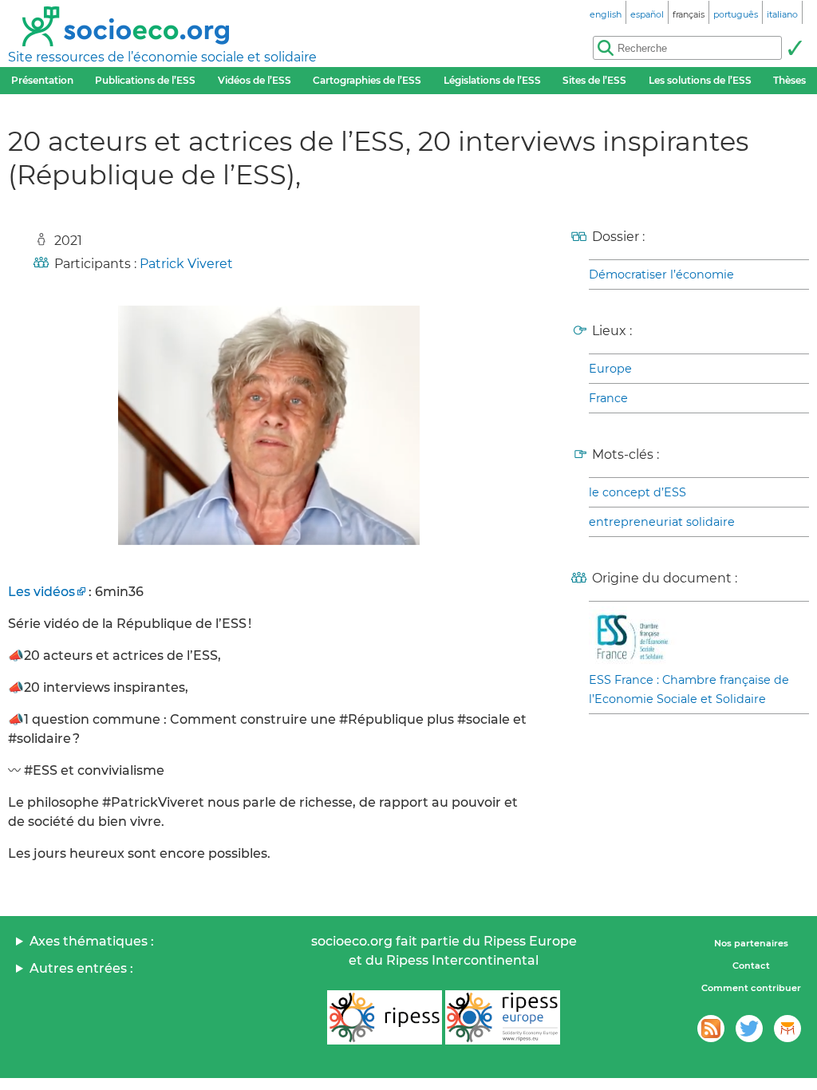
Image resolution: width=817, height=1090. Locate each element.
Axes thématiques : (92, 941)
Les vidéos (41, 591)
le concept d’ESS (637, 492)
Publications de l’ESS (145, 80)
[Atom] (710, 1028)
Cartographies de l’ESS (367, 80)
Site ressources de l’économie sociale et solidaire (162, 57)
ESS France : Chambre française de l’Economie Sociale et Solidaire (689, 689)
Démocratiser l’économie (661, 274)
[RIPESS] (384, 1017)
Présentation (42, 80)
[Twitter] (749, 1028)
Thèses (789, 80)
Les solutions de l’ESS (700, 80)
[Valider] (795, 48)
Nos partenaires (751, 943)
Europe (610, 368)
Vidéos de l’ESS (254, 80)
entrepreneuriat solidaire (662, 522)
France (608, 398)
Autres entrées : (81, 968)
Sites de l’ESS (594, 80)
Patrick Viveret (186, 263)
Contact (751, 965)
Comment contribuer (751, 987)
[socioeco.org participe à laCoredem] (787, 1028)
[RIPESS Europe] (502, 1017)
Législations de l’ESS (492, 80)
